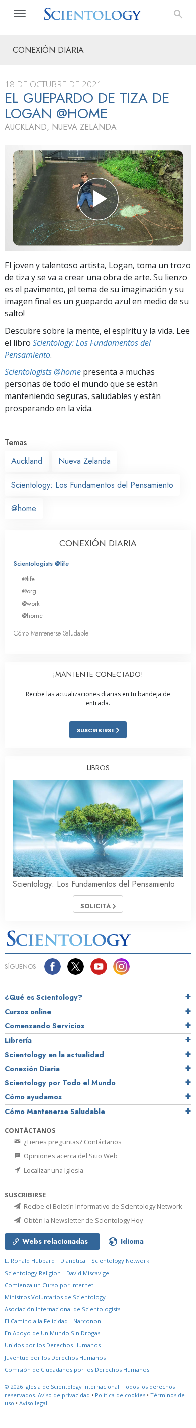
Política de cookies (120, 1395)
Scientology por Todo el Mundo (60, 1083)
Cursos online (28, 1012)
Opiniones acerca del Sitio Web (70, 1155)
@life (28, 579)
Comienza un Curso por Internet (49, 1285)
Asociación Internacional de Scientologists (62, 1309)
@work (31, 603)
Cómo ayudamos (33, 1097)
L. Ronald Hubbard (30, 1260)
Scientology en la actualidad (54, 1055)
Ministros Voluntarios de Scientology (55, 1297)
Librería (18, 1040)
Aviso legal (33, 1403)
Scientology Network (120, 1260)
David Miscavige (87, 1273)
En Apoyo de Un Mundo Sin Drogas (52, 1333)
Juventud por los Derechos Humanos (55, 1357)
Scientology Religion (33, 1273)
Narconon (87, 1321)
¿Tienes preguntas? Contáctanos (72, 1141)
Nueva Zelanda (84, 461)
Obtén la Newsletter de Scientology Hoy (82, 1220)
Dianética (72, 1260)
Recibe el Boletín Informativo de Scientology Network (102, 1206)
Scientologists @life (41, 563)
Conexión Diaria (32, 1069)
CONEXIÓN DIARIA (98, 543)
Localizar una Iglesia (52, 1170)
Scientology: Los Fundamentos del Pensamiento (92, 485)
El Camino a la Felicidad (36, 1321)
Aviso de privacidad (64, 1395)
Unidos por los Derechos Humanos (53, 1345)
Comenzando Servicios (44, 1026)
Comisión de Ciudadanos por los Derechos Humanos (77, 1369)
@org (29, 591)
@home (23, 508)
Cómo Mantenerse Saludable (51, 633)
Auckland (26, 461)
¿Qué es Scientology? (43, 997)
